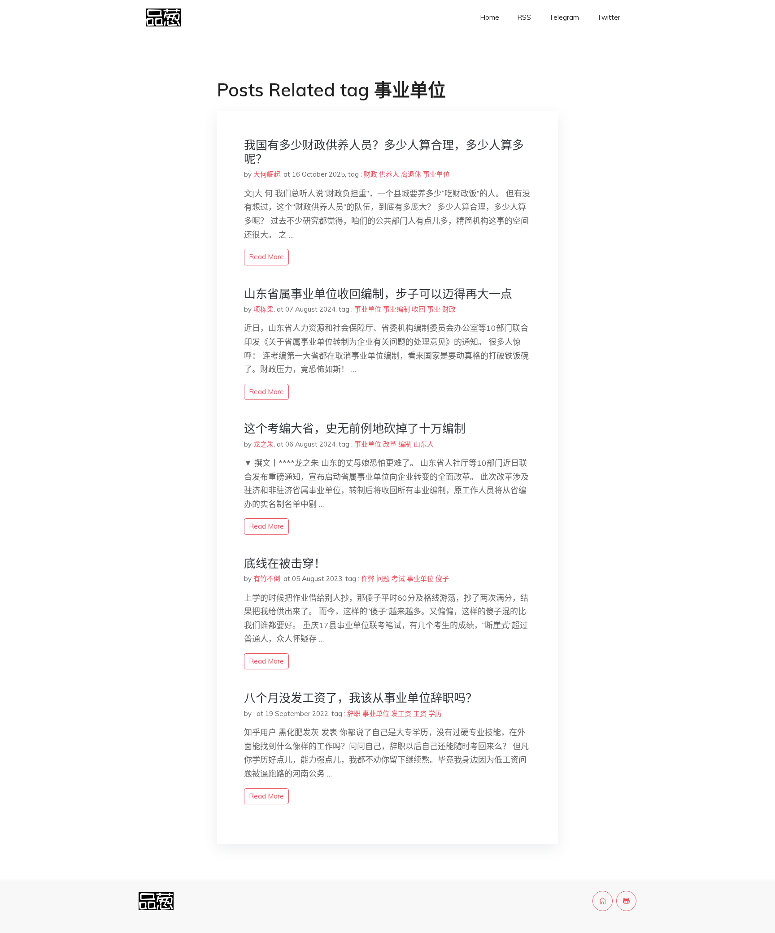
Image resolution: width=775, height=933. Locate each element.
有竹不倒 (266, 578)
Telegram (564, 17)
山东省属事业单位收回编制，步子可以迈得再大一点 (378, 293)
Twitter (608, 17)
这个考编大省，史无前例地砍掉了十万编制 (355, 428)
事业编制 (396, 309)
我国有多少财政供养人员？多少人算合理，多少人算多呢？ (384, 152)
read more (266, 256)
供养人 (389, 174)
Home (489, 17)
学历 (435, 713)
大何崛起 (266, 174)
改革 (389, 444)
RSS (524, 17)
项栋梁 (263, 309)
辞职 (354, 713)
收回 (418, 309)
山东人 (424, 444)
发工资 (401, 713)
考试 (398, 578)
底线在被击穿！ (285, 563)
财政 (370, 174)
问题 (383, 578)
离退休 (411, 174)
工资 (420, 713)
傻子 (442, 578)
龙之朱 (263, 444)
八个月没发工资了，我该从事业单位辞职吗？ (360, 697)
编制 (405, 444)
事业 (433, 309)
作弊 (367, 578)
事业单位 (436, 174)
